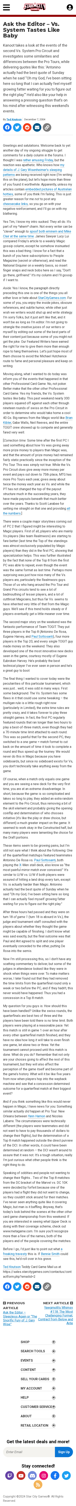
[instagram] (43, 1475)
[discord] (32, 1475)
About (26, 1416)
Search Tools (33, 1351)
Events (27, 1360)
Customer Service (36, 1407)
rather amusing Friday (38, 160)
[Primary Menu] (6, 7)
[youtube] (21, 1475)
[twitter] (66, 1475)
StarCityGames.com (52, 298)
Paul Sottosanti (42, 636)
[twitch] (9, 1475)
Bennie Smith (50, 1254)
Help (25, 1397)
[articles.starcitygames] (38, 1485)
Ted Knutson (13, 119)
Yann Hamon (36, 1116)
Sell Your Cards (35, 1379)
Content (28, 1370)
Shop (25, 1342)
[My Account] (70, 7)
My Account (31, 1388)
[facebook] (55, 1475)
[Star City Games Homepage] (38, 7)
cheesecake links (15, 204)
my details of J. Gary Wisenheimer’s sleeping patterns (33, 170)
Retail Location (34, 1425)
